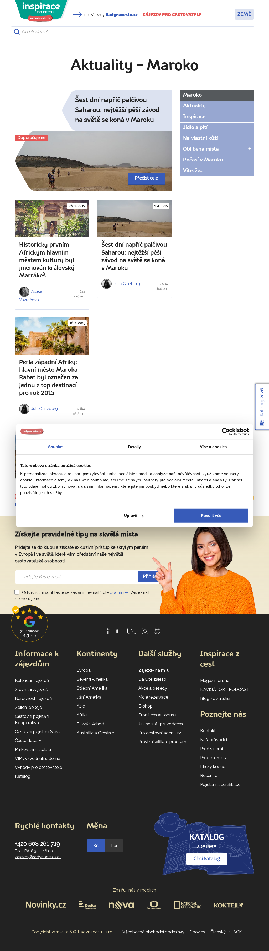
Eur (114, 845)
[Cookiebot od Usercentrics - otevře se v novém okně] (226, 431)
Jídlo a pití (195, 127)
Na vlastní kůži (200, 138)
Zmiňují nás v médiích (134, 890)
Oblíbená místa (201, 149)
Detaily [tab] (134, 446)
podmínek (119, 592)
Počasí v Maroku (203, 160)
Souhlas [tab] (55, 446)
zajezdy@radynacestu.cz (38, 856)
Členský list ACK (226, 931)
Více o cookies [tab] (213, 446)
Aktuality (194, 106)
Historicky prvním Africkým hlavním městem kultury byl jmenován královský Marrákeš (47, 260)
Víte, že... (193, 170)
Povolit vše (211, 515)
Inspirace (194, 117)
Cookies (197, 931)
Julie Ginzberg (126, 283)
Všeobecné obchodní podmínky (153, 931)
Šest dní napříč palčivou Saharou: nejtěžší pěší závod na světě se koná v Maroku (117, 110)
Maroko (192, 95)
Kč (96, 845)
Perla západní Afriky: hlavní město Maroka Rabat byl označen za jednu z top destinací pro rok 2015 (48, 378)
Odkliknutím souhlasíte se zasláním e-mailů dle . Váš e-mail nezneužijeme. (82, 595)
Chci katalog (207, 859)
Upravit (130, 515)
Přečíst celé (146, 178)
